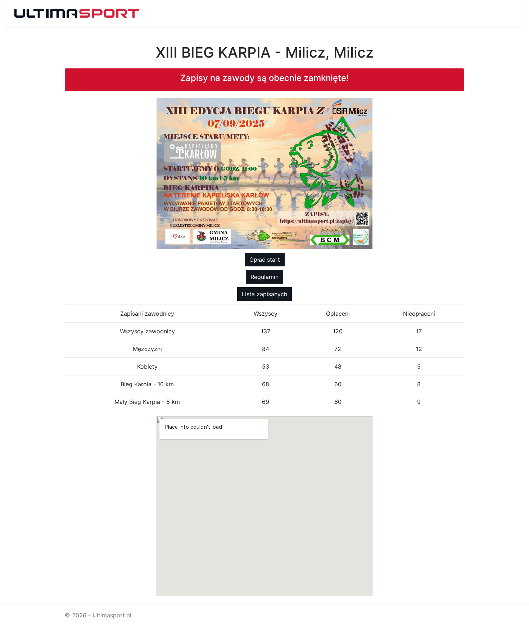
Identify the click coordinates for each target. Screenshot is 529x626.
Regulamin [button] (264, 276)
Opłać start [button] (264, 259)
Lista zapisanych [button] (264, 294)
